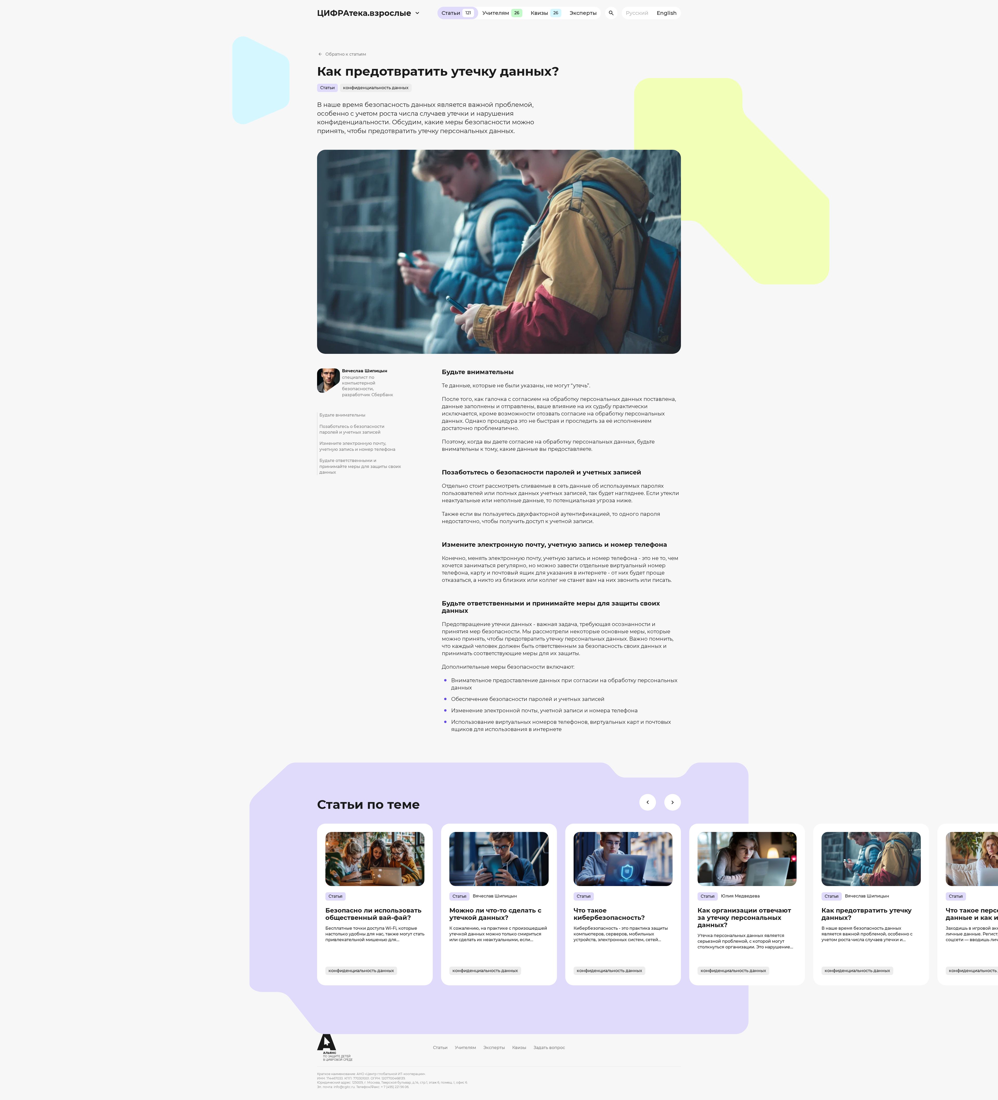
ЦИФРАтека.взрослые (364, 13)
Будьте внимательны (342, 415)
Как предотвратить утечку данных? (867, 914)
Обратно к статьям (345, 54)
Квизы (544, 13)
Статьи (456, 13)
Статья (336, 896)
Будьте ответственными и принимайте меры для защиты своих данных (360, 466)
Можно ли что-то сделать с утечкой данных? (495, 914)
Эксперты (583, 13)
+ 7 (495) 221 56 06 (395, 1087)
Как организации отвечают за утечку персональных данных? (744, 918)
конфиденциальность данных (376, 87)
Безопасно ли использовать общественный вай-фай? (373, 914)
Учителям (500, 13)
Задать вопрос (549, 1047)
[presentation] (647, 802)
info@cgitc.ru (344, 1087)
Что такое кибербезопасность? (609, 914)
